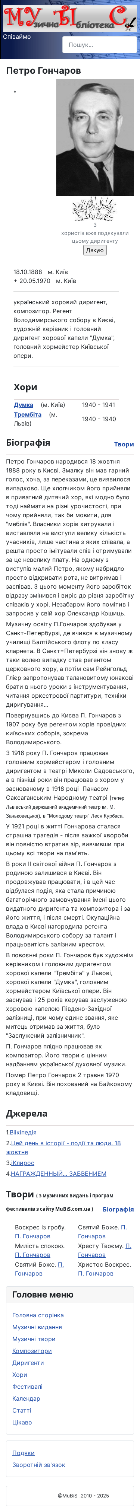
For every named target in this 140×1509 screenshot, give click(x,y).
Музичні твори (34, 1339)
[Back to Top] (127, 1495)
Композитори (32, 1350)
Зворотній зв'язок (38, 1464)
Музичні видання (37, 1327)
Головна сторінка (38, 1315)
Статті (21, 1410)
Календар (26, 1398)
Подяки (23, 1453)
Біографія (118, 1209)
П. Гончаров (32, 1236)
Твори (124, 444)
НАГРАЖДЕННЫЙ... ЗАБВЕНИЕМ (58, 1173)
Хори (19, 1374)
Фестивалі (27, 1386)
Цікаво (22, 1422)
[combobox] (99, 44)
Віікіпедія (23, 1132)
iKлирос (22, 1162)
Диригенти (28, 1362)
